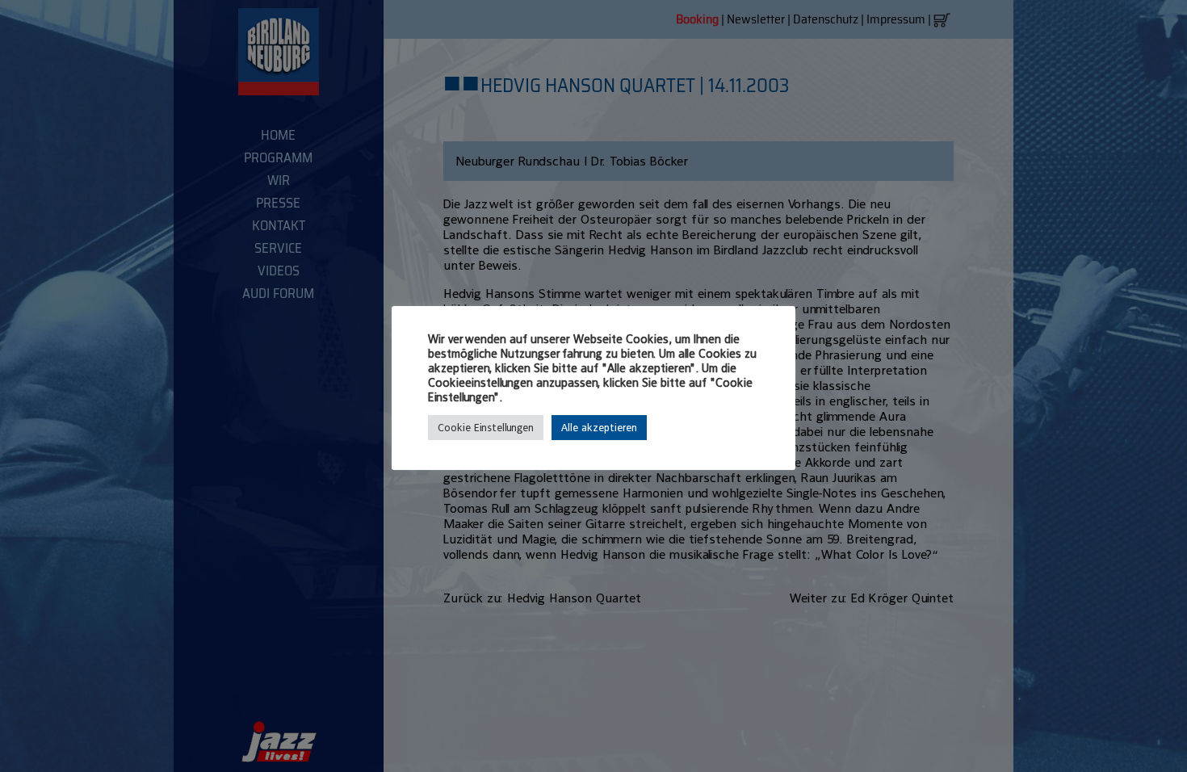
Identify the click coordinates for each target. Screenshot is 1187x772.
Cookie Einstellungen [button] (486, 428)
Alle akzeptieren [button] (599, 428)
